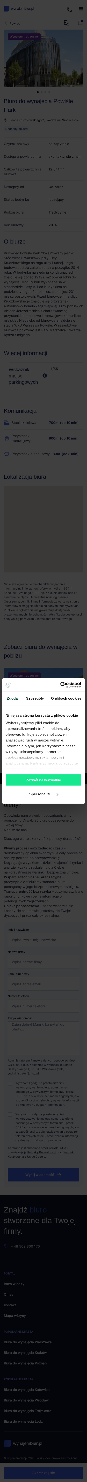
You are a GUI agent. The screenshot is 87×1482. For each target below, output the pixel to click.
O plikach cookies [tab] (66, 698)
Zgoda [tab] (12, 698)
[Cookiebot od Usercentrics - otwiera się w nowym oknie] (61, 685)
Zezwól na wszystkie (43, 780)
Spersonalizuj (40, 794)
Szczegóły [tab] (35, 698)
